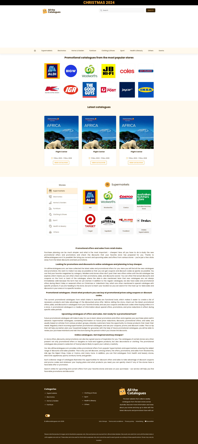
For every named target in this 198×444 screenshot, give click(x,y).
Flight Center (61, 152)
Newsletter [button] (150, 421)
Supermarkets (46, 50)
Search (151, 10)
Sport (122, 50)
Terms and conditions (116, 421)
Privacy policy (129, 421)
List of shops (103, 421)
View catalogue (61, 163)
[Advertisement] (99, 32)
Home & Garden (78, 50)
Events (161, 50)
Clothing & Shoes (108, 50)
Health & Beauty (136, 50)
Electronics (62, 50)
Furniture (93, 50)
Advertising (139, 421)
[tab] (62, 191)
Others (150, 50)
